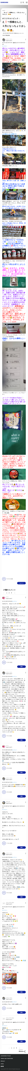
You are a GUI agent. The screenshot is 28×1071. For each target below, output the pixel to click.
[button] (23, 39)
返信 (21, 666)
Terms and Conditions (7, 1058)
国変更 (2, 1066)
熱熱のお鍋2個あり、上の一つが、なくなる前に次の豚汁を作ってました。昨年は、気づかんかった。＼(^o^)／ (14, 203)
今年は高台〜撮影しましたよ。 (10, 165)
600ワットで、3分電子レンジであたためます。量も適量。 (13, 512)
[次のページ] (14, 592)
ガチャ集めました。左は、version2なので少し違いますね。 (13, 261)
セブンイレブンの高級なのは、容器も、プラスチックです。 (13, 481)
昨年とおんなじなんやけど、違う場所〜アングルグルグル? (13, 75)
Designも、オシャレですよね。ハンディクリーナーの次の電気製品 (13, 335)
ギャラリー (4, 46)
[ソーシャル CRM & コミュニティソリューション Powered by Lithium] (22, 1051)
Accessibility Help (6, 1056)
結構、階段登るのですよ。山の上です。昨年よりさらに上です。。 (13, 131)
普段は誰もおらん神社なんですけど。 (12, 238)
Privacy (3, 1061)
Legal (2, 1063)
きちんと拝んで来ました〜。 (9, 147)
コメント (21, 583)
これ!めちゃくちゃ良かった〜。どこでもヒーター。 (14, 393)
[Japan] (4, 2)
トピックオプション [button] (23, 14)
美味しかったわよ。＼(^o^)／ (9, 289)
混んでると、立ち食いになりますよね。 (12, 221)
